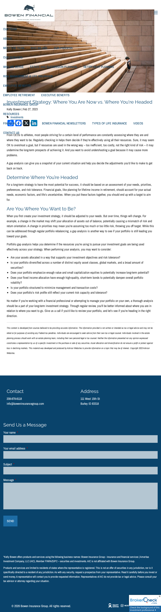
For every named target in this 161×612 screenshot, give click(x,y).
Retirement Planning (98, 67)
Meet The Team (13, 48)
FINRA (48, 561)
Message (21, 480)
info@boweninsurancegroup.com (25, 403)
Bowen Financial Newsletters (64, 123)
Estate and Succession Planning (53, 67)
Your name (22, 432)
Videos (138, 123)
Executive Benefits (55, 95)
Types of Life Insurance (109, 123)
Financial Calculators (19, 123)
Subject (20, 464)
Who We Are (39, 48)
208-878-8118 (14, 398)
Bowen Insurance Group (20, 104)
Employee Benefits (17, 85)
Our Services (13, 57)
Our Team (10, 29)
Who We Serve (13, 67)
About (7, 38)
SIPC (55, 561)
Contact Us (11, 133)
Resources (11, 114)
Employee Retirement (19, 95)
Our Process (63, 48)
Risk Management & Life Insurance (28, 76)
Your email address (26, 448)
